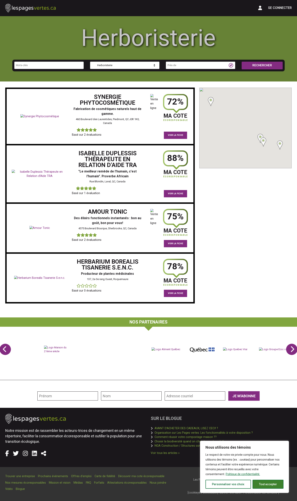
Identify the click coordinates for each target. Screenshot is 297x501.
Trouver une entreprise (20, 476)
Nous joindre (158, 482)
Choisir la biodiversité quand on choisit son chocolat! (189, 441)
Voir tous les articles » (165, 453)
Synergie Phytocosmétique (107, 99)
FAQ (88, 482)
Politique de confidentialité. (243, 474)
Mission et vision (60, 482)
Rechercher (262, 65)
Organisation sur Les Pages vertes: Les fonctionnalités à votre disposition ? (204, 432)
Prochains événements (53, 476)
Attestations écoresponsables (127, 482)
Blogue (20, 489)
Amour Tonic (107, 211)
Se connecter (280, 8)
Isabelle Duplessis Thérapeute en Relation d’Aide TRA (107, 159)
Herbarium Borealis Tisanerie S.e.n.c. (107, 264)
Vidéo (9, 489)
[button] (263, 142)
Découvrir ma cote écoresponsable (141, 476)
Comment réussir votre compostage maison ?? (186, 437)
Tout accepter (268, 484)
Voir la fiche (175, 135)
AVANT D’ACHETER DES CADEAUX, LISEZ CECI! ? (186, 428)
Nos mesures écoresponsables (25, 482)
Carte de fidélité (105, 476)
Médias (78, 482)
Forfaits (99, 482)
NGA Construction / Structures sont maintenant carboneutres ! (196, 445)
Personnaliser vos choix (228, 484)
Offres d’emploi (81, 476)
